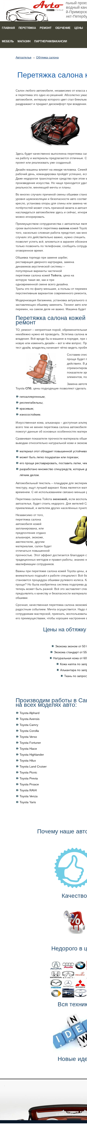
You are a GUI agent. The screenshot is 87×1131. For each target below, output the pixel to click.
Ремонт (46, 28)
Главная (8, 28)
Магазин (24, 41)
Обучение (63, 28)
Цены (78, 28)
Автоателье (23, 57)
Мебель (8, 41)
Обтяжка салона (47, 57)
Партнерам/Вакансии (50, 41)
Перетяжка (27, 28)
